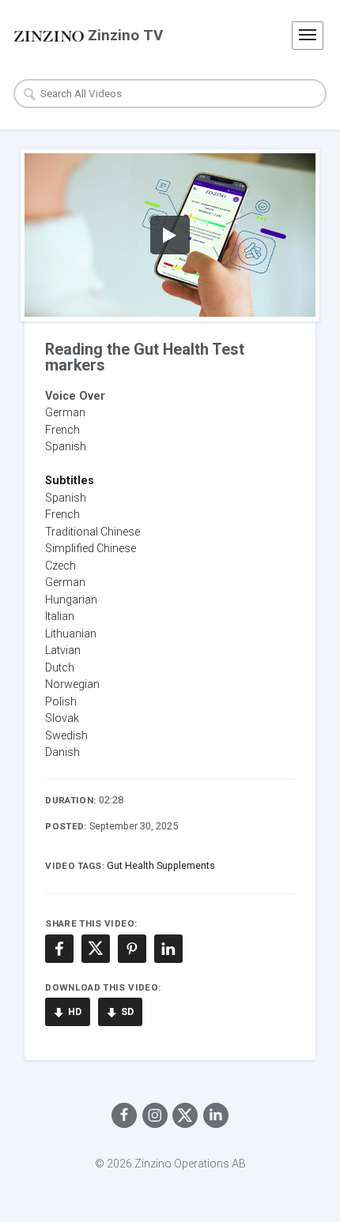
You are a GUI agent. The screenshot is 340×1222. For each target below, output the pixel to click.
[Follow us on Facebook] (124, 1115)
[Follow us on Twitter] (185, 1115)
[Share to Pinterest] (132, 948)
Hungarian (71, 599)
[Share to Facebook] (59, 948)
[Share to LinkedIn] (168, 948)
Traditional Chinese (92, 531)
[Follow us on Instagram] (155, 1115)
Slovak (62, 718)
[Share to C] (95, 948)
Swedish (66, 735)
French (62, 429)
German (65, 412)
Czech (60, 565)
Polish (61, 701)
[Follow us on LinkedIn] (216, 1115)
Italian (59, 616)
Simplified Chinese (90, 548)
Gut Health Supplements (161, 865)
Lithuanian (70, 633)
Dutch (59, 667)
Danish (62, 752)
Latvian (63, 650)
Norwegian (72, 684)
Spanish (65, 497)
